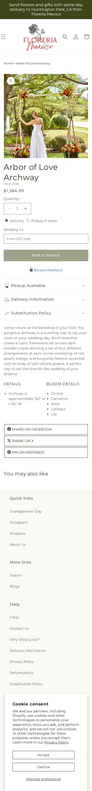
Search (16, 575)
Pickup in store (44, 221)
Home (8, 63)
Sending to (21, 229)
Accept (44, 755)
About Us (18, 544)
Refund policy (21, 672)
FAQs (14, 617)
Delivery (17, 221)
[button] (65, 36)
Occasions (18, 522)
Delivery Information (28, 650)
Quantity (11, 199)
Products (18, 533)
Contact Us (19, 628)
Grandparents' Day (26, 511)
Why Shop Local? (25, 639)
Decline (43, 767)
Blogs (15, 586)
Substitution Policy (26, 684)
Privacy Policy (56, 742)
